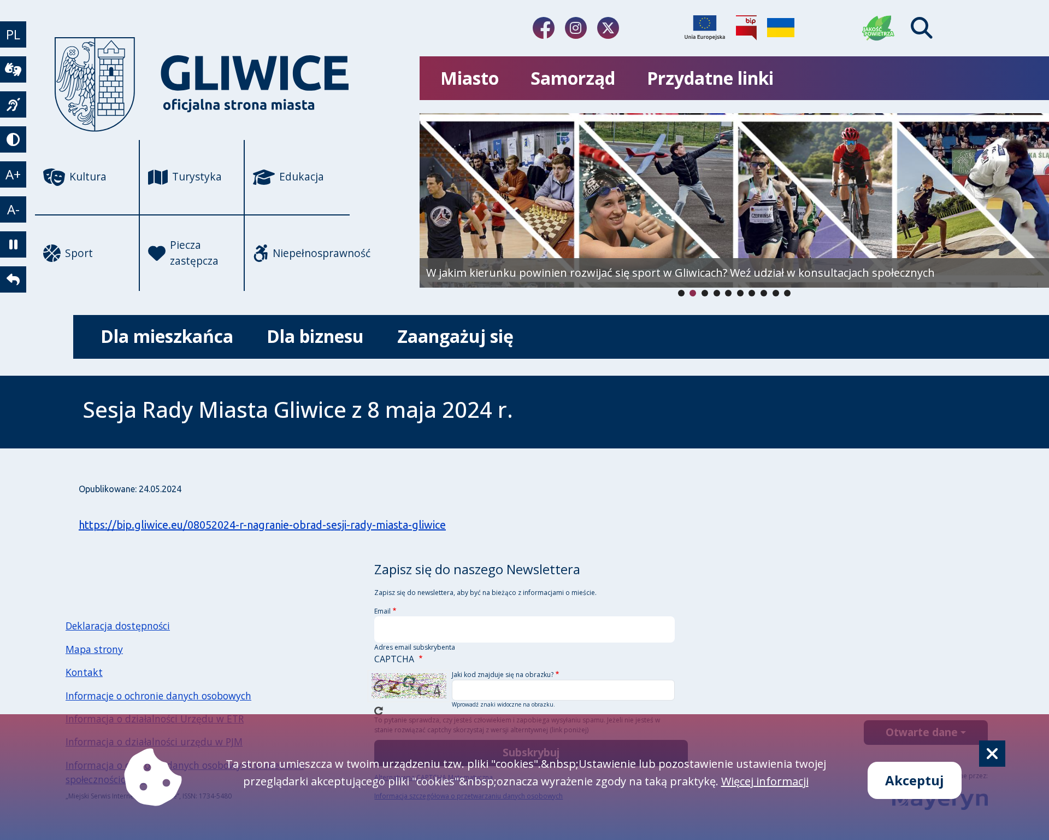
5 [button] (740, 293)
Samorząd (573, 78)
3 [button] (717, 293)
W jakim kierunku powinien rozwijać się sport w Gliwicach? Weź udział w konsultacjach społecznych (680, 272)
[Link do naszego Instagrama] (576, 28)
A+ (13, 174)
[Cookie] (992, 753)
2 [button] (705, 293)
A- (13, 209)
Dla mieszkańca (167, 336)
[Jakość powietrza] (878, 28)
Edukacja (301, 176)
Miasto (469, 78)
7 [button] (764, 293)
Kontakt (84, 672)
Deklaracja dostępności (118, 625)
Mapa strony (94, 649)
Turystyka (197, 176)
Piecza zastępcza (194, 252)
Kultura (88, 176)
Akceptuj (914, 780)
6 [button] (752, 293)
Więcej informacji (765, 781)
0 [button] (681, 293)
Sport (79, 253)
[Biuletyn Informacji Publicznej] (746, 28)
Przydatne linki (710, 78)
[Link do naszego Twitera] (608, 28)
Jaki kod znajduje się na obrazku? (502, 674)
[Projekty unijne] (705, 28)
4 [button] (728, 293)
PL (13, 34)
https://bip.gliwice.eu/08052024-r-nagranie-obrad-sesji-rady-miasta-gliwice (262, 524)
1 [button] (692, 293)
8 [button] (776, 293)
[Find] (921, 27)
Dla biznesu (315, 336)
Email (382, 611)
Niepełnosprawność (311, 253)
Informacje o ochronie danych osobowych (158, 695)
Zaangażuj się (455, 336)
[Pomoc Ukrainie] (780, 28)
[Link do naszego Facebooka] (544, 28)
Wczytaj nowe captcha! (378, 711)
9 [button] (787, 293)
